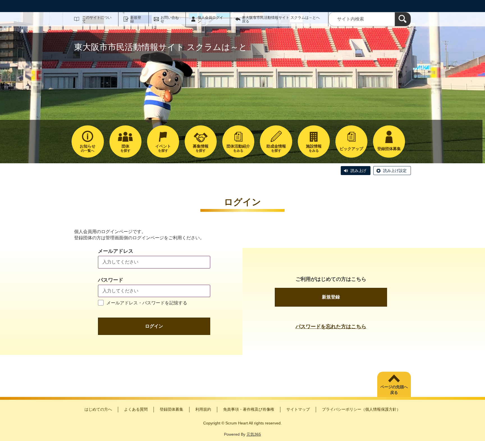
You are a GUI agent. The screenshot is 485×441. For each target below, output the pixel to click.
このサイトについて (96, 19)
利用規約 (203, 409)
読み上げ (358, 170)
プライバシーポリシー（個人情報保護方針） (361, 409)
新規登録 (135, 19)
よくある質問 (136, 409)
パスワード (110, 280)
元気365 (253, 434)
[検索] (403, 19)
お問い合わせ (170, 19)
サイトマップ (298, 409)
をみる (238, 148)
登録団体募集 (171, 409)
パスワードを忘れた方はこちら (331, 326)
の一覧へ (87, 148)
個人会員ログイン (210, 19)
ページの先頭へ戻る (394, 390)
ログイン (154, 326)
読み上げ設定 (395, 170)
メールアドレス (115, 251)
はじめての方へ (98, 409)
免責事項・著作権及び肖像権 (248, 409)
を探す (125, 148)
